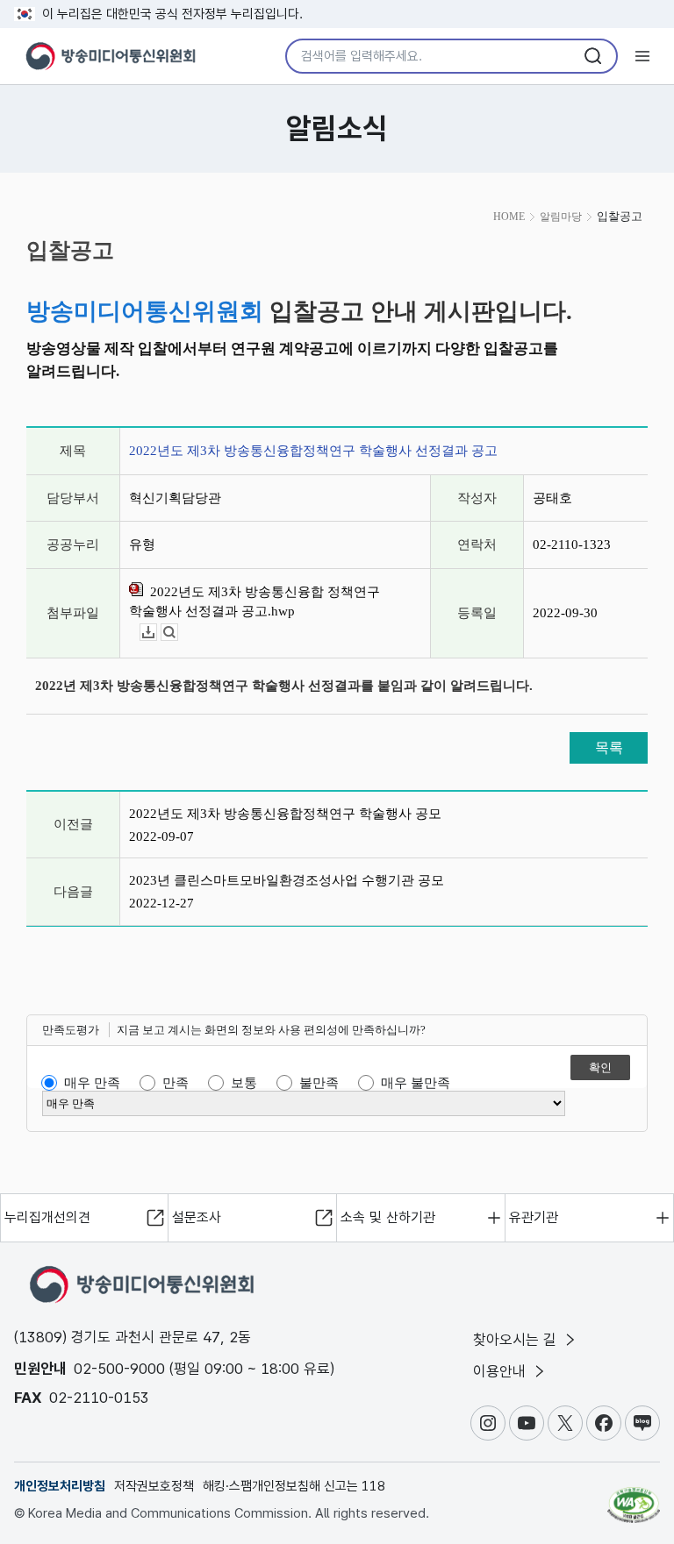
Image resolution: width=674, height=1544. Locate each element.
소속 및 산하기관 (388, 1217)
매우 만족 (92, 1083)
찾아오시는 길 (517, 1339)
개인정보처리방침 (59, 1486)
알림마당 (561, 216)
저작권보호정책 (154, 1486)
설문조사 (196, 1217)
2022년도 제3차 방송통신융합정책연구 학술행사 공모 (285, 814)
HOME (509, 216)
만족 (175, 1083)
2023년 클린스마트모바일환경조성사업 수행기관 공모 (286, 880)
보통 (244, 1083)
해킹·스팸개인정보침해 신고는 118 (294, 1486)
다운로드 (156, 632)
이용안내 (501, 1371)
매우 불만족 (415, 1083)
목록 (609, 747)
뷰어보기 (177, 632)
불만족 (319, 1083)
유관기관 (533, 1217)
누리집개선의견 (47, 1217)
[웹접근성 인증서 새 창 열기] (633, 1497)
